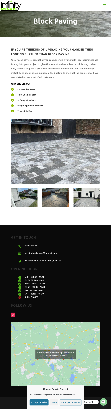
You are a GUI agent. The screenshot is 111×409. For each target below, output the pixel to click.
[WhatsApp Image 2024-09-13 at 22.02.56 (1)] (24, 206)
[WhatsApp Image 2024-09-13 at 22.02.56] (55, 206)
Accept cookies (39, 402)
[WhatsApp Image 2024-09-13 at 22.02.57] (87, 206)
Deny (54, 402)
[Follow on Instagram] (13, 315)
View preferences (70, 402)
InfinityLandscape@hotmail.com (41, 253)
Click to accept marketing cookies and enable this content (55, 354)
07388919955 (31, 245)
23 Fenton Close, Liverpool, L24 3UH (43, 260)
